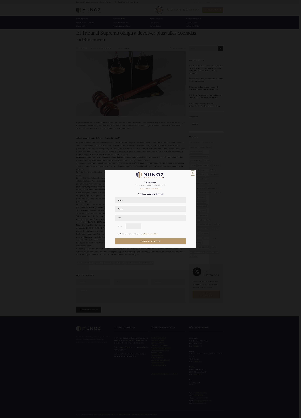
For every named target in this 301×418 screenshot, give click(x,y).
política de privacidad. (150, 234)
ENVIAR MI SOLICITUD (150, 241)
